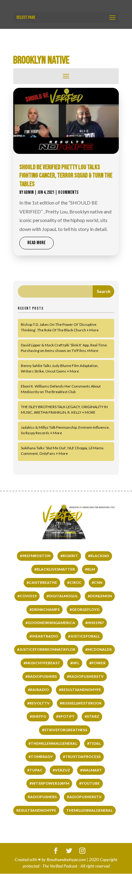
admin (29, 192)
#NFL (74, 663)
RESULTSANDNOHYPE (36, 810)
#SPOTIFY (65, 716)
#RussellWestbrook (81, 703)
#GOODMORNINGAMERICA (50, 622)
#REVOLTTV (38, 703)
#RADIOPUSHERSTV (85, 676)
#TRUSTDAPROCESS (82, 756)
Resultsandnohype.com (66, 859)
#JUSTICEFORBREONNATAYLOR (46, 649)
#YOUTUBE (89, 783)
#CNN (97, 582)
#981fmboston (35, 555)
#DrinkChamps (44, 609)
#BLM (90, 569)
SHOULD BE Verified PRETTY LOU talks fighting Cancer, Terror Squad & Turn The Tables (65, 175)
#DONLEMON (100, 596)
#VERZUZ (61, 770)
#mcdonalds (98, 649)
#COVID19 (27, 596)
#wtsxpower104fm (49, 783)
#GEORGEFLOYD (84, 609)
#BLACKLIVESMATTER (54, 569)
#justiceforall (84, 636)
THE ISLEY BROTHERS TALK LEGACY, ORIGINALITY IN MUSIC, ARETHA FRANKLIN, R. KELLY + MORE (64, 409)
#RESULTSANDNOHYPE (80, 689)
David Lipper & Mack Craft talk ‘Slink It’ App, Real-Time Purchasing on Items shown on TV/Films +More (64, 348)
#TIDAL (94, 743)
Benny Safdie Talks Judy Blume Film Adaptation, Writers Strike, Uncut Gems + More (60, 368)
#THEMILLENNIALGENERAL (53, 743)
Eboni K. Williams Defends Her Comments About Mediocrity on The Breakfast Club (61, 389)
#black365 (98, 555)
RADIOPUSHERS (42, 796)
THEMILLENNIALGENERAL (89, 810)
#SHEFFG (38, 716)
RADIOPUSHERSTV (84, 796)
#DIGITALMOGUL (62, 596)
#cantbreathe (42, 582)
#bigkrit (69, 555)
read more (36, 243)
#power (97, 663)
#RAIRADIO (38, 689)
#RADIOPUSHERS (41, 676)
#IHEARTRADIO (43, 636)
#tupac (35, 770)
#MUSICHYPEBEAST (42, 663)
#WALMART (91, 770)
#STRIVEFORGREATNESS (64, 730)
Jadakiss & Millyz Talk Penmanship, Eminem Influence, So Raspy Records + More (65, 430)
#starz (92, 716)
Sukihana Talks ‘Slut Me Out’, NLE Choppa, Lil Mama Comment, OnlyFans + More (62, 451)
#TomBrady (41, 756)
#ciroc (74, 582)
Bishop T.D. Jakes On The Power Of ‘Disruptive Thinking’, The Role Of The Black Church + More (60, 327)
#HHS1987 (94, 622)
